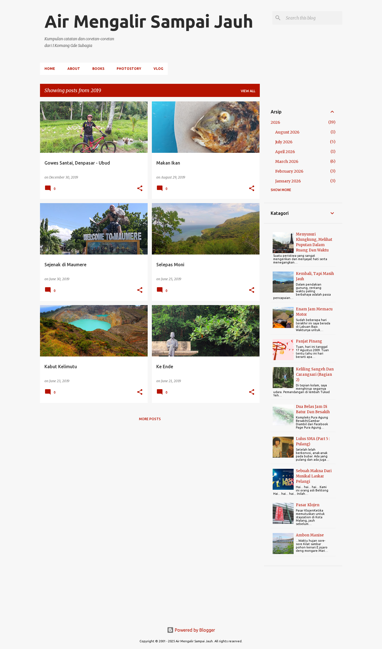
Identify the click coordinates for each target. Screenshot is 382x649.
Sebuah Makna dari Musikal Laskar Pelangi (314, 476)
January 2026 (288, 181)
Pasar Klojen (307, 505)
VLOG (158, 68)
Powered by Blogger (194, 630)
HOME (49, 68)
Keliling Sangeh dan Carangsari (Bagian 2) (315, 374)
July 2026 (284, 141)
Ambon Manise (310, 535)
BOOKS (98, 68)
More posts (150, 419)
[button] (139, 188)
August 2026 (287, 132)
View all (248, 91)
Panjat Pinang (309, 341)
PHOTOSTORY (129, 68)
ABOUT (73, 68)
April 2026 (285, 151)
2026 (275, 122)
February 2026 (289, 171)
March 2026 (286, 161)
